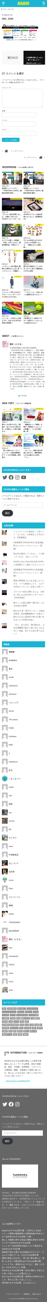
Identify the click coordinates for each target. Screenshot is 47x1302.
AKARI (23, 3)
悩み (21, 1025)
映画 (36, 1025)
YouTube (23, 396)
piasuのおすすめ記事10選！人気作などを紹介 (22, 1230)
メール (4, 120)
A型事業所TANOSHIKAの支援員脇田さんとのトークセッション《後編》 (28, 572)
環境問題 (5, 1028)
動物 (37, 1018)
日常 (31, 1025)
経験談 (5, 1031)
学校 (21, 1021)
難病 (14, 1034)
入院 (32, 1018)
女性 (10, 1021)
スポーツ (28, 1012)
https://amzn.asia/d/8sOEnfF (18, 1081)
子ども (16, 1021)
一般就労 (5, 1018)
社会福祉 (28, 1028)
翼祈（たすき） (16, 344)
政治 (26, 1025)
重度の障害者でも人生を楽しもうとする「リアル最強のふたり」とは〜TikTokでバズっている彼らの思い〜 (28, 583)
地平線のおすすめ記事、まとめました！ (19, 1283)
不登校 (13, 1018)
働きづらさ (25, 1018)
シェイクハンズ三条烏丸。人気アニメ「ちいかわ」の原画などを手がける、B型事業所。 (28, 534)
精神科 (40, 1028)
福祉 (34, 1028)
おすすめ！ (21, 1008)
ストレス (21, 1012)
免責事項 (26, 1294)
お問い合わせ (36, 1294)
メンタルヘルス (22, 1015)
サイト (4, 130)
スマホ (36, 1012)
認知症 (20, 1031)
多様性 (5, 1021)
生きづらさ (14, 1028)
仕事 (18, 1018)
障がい (26, 1031)
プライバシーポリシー (13, 1294)
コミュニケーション (9, 1012)
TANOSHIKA (12, 1008)
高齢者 (25, 1034)
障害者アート (7, 1034)
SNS (4, 1008)
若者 (10, 1031)
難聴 (19, 1034)
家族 (26, 1021)
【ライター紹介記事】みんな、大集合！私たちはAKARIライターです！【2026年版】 (28, 595)
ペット (13, 1015)
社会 (21, 1028)
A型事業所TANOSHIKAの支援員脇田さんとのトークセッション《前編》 (28, 545)
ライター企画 (33, 1015)
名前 (3, 111)
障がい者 (33, 1031)
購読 (7, 513)
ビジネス (5, 1015)
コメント (6, 87)
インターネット (32, 1008)
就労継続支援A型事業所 (10, 1025)
